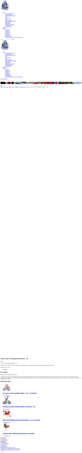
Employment (7, 31)
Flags (6, 18)
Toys (6, 16)
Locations (7, 29)
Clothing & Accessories (9, 24)
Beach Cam (5, 27)
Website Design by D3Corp (5, 449)
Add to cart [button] (8, 395)
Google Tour (7, 34)
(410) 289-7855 (3, 441)
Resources (7, 32)
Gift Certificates (8, 26)
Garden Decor (8, 17)
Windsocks (17, 86)
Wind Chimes (7, 22)
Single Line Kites (8, 14)
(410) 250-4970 (3, 445)
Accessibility (8, 447)
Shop (4, 12)
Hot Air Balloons (8, 20)
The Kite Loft (10, 448)
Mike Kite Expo (8, 36)
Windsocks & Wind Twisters (10, 21)
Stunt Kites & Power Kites (10, 15)
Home (1, 86)
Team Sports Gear (8, 25)
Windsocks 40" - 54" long (25, 86)
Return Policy (8, 35)
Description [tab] (5, 369)
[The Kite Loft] (4, 10)
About (4, 28)
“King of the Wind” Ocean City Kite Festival (13, 37)
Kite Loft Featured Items (10, 13)
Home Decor (7, 23)
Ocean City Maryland (15, 449)
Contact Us (7, 30)
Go (12, 39)
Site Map (13, 447)
